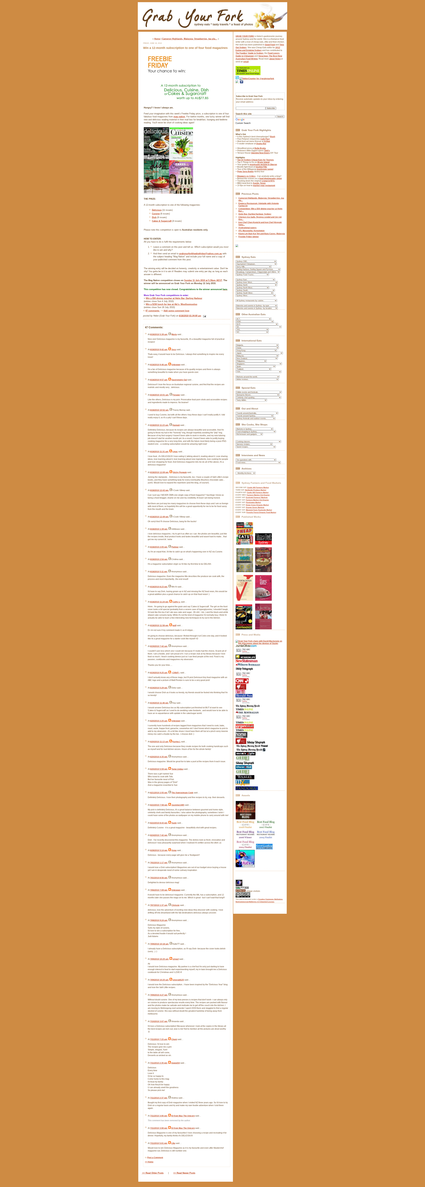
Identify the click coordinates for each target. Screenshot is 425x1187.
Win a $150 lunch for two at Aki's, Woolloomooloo (171, 304)
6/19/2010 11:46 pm (159, 703)
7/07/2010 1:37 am (158, 905)
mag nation (179, 116)
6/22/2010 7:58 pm (158, 805)
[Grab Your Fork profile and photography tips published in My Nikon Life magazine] (246, 658)
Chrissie (175, 905)
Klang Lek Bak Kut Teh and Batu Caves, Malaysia (261, 234)
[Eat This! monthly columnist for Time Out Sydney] (263, 544)
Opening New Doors (260, 153)
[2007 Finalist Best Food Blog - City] (266, 829)
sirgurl (176, 959)
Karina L (176, 742)
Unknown (175, 365)
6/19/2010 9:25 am (158, 673)
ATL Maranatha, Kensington (251, 231)
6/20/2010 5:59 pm (158, 769)
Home (157, 39)
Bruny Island (263, 162)
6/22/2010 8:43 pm (158, 823)
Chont (174, 1039)
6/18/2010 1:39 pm (158, 529)
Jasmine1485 (177, 805)
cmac (175, 451)
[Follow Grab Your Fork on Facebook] (241, 88)
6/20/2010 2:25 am (158, 721)
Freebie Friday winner (248, 237)
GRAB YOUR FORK (245, 36)
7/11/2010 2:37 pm (158, 1098)
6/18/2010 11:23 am (159, 425)
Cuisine (156, 213)
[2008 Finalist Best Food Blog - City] (245, 829)
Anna (173, 850)
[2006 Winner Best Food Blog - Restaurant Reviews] (245, 839)
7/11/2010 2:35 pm (158, 1063)
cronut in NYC (268, 181)
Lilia (173, 1143)
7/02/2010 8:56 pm (158, 878)
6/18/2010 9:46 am (158, 365)
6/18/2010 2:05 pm (158, 547)
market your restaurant (264, 185)
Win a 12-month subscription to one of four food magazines (185, 48)
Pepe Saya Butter (245, 171)
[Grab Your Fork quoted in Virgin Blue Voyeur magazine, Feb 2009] (245, 728)
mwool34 (175, 1063)
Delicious (157, 210)
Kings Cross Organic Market (257, 505)
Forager (176, 395)
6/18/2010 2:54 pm (158, 559)
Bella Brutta (260, 148)
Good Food (270, 45)
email (246, 62)
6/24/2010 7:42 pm (158, 835)
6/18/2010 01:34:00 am (190, 315)
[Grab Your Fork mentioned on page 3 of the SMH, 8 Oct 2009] (248, 707)
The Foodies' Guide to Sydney (249, 53)
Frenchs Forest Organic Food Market (261, 512)
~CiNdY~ (175, 673)
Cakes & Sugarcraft (161, 221)
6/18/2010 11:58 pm (159, 625)
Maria (174, 334)
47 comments (152, 311)
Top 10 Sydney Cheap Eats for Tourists (255, 160)
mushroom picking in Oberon (263, 164)
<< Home (149, 1162)
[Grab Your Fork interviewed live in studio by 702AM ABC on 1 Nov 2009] (244, 703)
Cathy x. (176, 602)
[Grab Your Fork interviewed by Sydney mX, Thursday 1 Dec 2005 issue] (243, 785)
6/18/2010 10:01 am (159, 395)
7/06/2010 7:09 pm (158, 890)
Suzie (174, 823)
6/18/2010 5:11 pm (158, 571)
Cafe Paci (265, 139)
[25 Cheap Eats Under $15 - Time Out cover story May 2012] (245, 544)
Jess (173, 349)
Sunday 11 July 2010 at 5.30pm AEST (203, 280)
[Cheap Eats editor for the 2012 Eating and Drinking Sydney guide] (245, 571)
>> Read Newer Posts (184, 1173)
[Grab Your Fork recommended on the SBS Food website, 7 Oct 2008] (241, 743)
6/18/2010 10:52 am (159, 410)
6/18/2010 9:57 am (158, 380)
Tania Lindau (177, 769)
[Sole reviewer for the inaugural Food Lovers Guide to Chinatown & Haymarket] (244, 628)
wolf (174, 625)
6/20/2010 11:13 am (159, 742)
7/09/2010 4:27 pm (158, 995)
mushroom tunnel (265, 169)
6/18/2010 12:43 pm (159, 490)
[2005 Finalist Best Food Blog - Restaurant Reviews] (266, 839)
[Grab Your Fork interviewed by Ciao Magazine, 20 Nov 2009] (240, 693)
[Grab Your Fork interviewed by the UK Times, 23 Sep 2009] (244, 710)
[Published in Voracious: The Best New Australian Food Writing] (245, 600)
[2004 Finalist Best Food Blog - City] (245, 849)
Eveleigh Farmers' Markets (257, 497)
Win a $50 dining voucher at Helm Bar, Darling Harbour (174, 298)
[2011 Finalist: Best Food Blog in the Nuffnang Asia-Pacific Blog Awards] (245, 819)
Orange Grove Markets (255, 507)
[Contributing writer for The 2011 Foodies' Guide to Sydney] (263, 600)
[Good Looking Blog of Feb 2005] (264, 849)
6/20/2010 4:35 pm (158, 757)
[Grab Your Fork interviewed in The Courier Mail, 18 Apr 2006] (244, 768)
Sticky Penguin (180, 472)
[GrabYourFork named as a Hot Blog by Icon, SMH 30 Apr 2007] (250, 751)
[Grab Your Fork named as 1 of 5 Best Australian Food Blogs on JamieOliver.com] (246, 646)
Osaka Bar (261, 143)
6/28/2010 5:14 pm (158, 850)
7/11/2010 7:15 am (158, 1039)
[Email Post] (204, 315)
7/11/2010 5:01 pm (158, 1143)
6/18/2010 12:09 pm (159, 472)
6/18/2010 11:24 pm (159, 602)
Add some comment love (176, 311)
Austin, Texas (259, 183)
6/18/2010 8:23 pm (158, 587)
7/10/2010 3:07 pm (158, 1021)
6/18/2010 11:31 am (159, 451)
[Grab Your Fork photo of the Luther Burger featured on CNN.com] (242, 683)
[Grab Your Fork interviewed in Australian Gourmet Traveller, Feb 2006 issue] (243, 774)
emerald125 (178, 980)
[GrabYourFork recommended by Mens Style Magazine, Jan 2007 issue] (245, 754)
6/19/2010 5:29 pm (158, 688)
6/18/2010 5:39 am (158, 334)
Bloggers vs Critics (246, 176)
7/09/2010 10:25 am (159, 959)
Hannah (176, 425)
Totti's (267, 150)
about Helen (275, 59)
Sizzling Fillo (261, 167)
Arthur (267, 141)
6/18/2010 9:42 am (158, 349)
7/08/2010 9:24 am (158, 920)
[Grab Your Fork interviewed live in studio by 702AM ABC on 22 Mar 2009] (244, 720)
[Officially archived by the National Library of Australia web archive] (247, 789)
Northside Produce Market (255, 490)
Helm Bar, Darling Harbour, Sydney (254, 214)
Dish (154, 217)
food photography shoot (270, 178)
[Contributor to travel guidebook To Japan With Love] (263, 628)
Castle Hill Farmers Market (258, 487)
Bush (272, 136)
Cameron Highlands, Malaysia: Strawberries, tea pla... (189, 39)
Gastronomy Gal (179, 380)
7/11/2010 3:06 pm (158, 1116)
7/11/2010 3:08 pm (158, 1128)
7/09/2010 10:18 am (159, 944)
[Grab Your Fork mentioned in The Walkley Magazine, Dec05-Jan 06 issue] (245, 778)
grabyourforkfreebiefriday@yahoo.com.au (200, 253)
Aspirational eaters (247, 228)
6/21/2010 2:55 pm (158, 793)
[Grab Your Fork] (212, 30)
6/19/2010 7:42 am (158, 646)
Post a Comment (155, 1157)
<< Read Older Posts (153, 1173)
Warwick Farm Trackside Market (259, 510)
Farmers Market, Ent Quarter (258, 495)
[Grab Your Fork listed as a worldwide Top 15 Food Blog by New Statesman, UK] (247, 661)
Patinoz (174, 547)
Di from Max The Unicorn (183, 1116)
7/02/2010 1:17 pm (158, 863)
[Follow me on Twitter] (237, 78)
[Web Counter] (241, 878)
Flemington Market (253, 502)
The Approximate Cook (182, 793)
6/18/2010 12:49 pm (159, 517)
